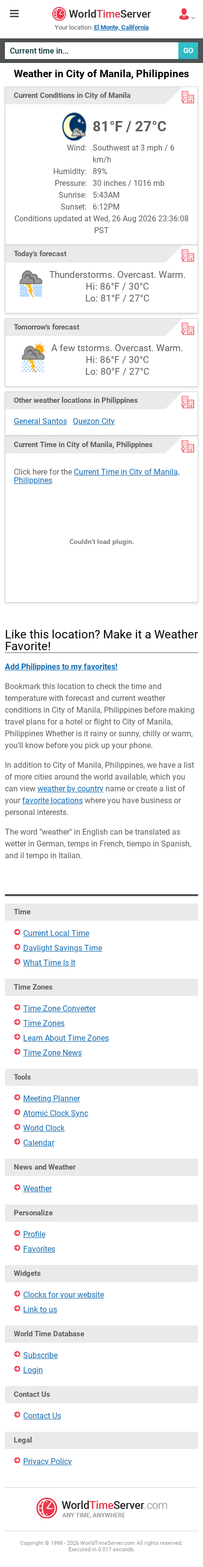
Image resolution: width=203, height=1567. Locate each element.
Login (33, 1370)
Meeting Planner (51, 1098)
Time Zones (44, 1023)
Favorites (39, 1249)
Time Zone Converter (59, 1008)
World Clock (44, 1128)
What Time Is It (49, 962)
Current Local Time (56, 933)
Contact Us (42, 1415)
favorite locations (52, 800)
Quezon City (94, 421)
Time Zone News (52, 1052)
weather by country (70, 788)
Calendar (38, 1142)
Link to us (40, 1309)
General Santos (40, 421)
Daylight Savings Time (62, 948)
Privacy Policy (47, 1461)
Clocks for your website (63, 1294)
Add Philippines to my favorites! (61, 666)
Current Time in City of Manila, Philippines (96, 476)
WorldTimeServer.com (101, 14)
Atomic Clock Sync (55, 1113)
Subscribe (40, 1355)
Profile (34, 1234)
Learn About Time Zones (66, 1038)
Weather (37, 1188)
